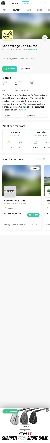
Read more (24, 110)
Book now (33, 215)
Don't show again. (25, 441)
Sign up (26, 3)
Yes (27, 59)
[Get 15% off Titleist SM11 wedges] (25, 425)
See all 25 (40, 159)
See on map (32, 50)
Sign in (15, 3)
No (32, 59)
